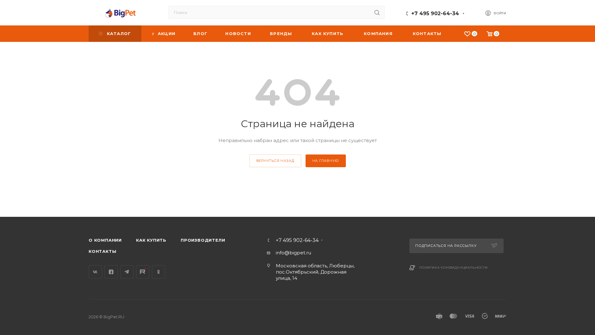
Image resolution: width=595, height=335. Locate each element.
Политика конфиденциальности (453, 268)
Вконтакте (95, 272)
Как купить (151, 240)
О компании (105, 240)
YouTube (142, 272)
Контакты (102, 251)
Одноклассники (158, 272)
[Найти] (377, 12)
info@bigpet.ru (293, 253)
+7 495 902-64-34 (435, 13)
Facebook (111, 272)
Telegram (127, 272)
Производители (203, 240)
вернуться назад (275, 161)
